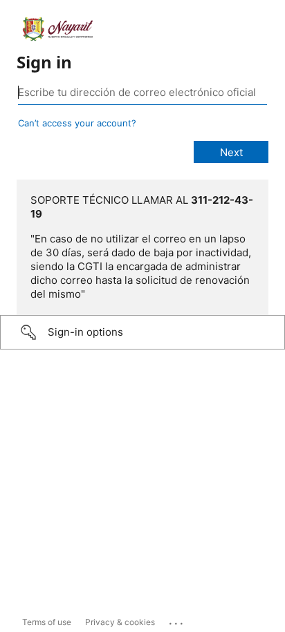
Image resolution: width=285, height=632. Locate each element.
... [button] (177, 620)
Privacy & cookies (120, 622)
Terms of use (46, 622)
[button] (142, 332)
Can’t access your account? (77, 122)
